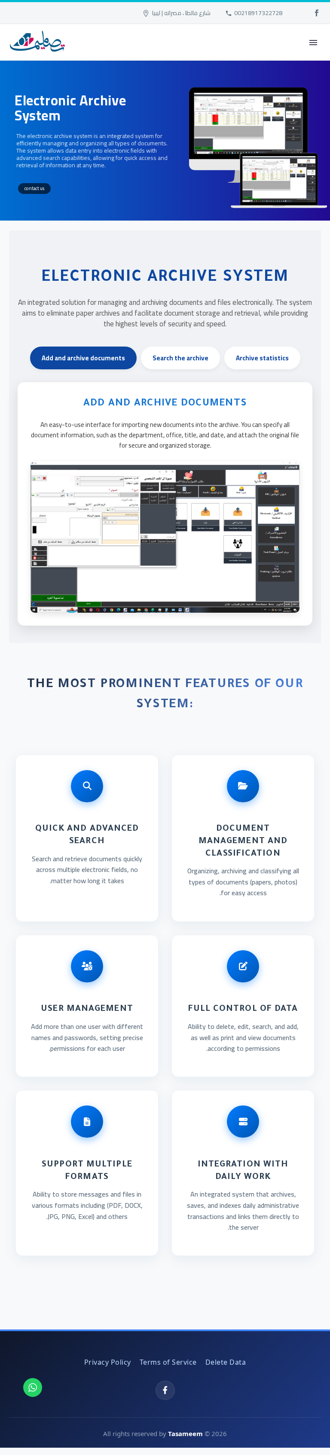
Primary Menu (313, 42)
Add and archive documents (83, 358)
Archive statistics (262, 358)
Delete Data (225, 1362)
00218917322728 (258, 12)
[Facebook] (316, 12)
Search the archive (180, 358)
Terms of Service (168, 1362)
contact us (34, 188)
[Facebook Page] (165, 1390)
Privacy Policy (107, 1362)
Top (309, 1434)
